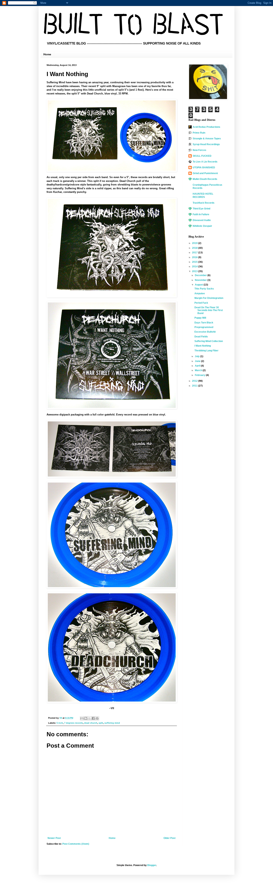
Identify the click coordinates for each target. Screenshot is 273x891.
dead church (90, 723)
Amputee (199, 293)
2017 (195, 252)
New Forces (199, 150)
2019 (195, 243)
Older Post (169, 838)
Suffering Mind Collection (208, 341)
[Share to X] (90, 718)
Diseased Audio (202, 220)
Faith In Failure (201, 214)
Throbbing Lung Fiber (206, 350)
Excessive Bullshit (205, 331)
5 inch (60, 723)
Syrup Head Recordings (206, 144)
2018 (195, 248)
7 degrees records (73, 723)
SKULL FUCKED (202, 156)
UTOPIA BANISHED (204, 167)
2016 (195, 257)
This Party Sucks (204, 288)
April (198, 365)
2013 (195, 271)
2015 (195, 262)
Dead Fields (201, 336)
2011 (195, 385)
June (198, 361)
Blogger (151, 865)
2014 (195, 266)
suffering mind (112, 723)
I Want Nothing (202, 345)
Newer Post (54, 838)
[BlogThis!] (86, 718)
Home (47, 54)
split (101, 723)
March (199, 370)
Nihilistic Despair (202, 226)
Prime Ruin (199, 132)
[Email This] (82, 718)
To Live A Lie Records (205, 161)
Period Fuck (201, 302)
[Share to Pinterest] (97, 718)
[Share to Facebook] (93, 718)
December (201, 275)
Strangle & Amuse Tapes (207, 138)
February (200, 375)
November (201, 280)
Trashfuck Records (203, 202)
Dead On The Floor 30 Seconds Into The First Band (208, 310)
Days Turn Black (203, 322)
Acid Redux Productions (206, 127)
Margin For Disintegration (208, 298)
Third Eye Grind (201, 208)
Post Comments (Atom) (75, 843)
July (197, 356)
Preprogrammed (203, 327)
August (199, 284)
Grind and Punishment (205, 173)
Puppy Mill (200, 317)
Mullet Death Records (205, 179)
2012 (195, 381)
